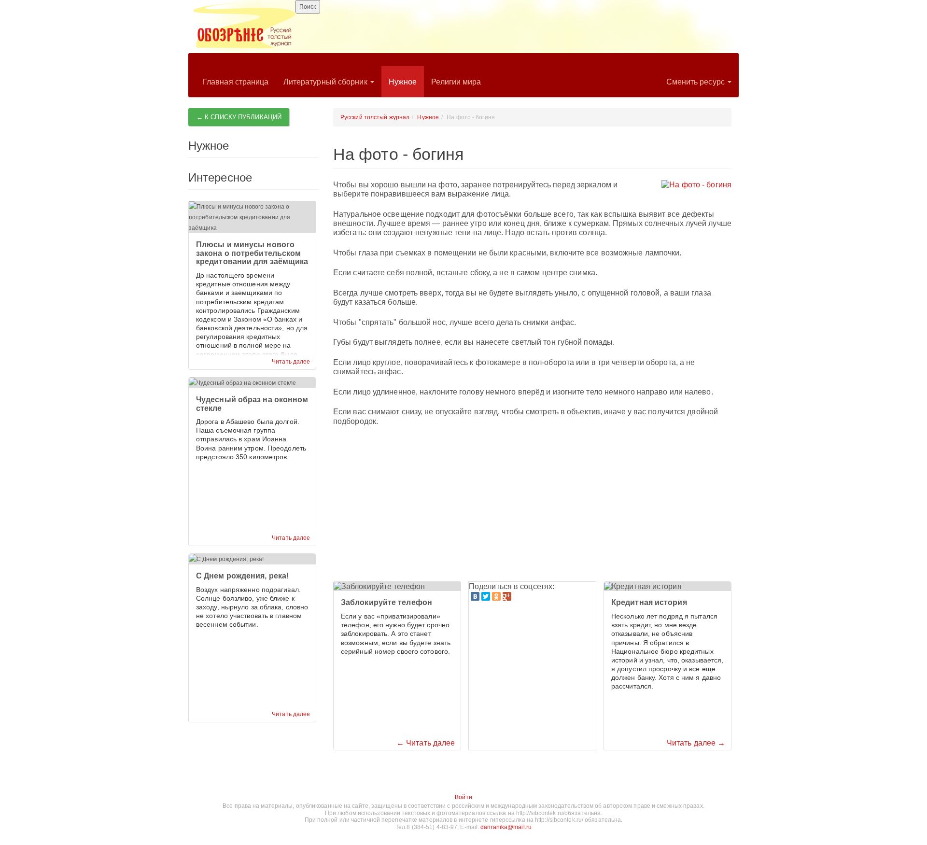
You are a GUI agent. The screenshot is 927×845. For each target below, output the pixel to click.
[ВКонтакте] (475, 596)
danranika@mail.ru (506, 827)
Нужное (403, 82)
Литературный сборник (326, 82)
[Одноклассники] (496, 596)
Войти (463, 797)
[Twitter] (485, 596)
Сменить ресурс (696, 82)
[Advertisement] (532, 504)
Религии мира (456, 82)
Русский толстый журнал (374, 117)
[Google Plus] (507, 596)
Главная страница (236, 82)
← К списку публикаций (239, 117)
